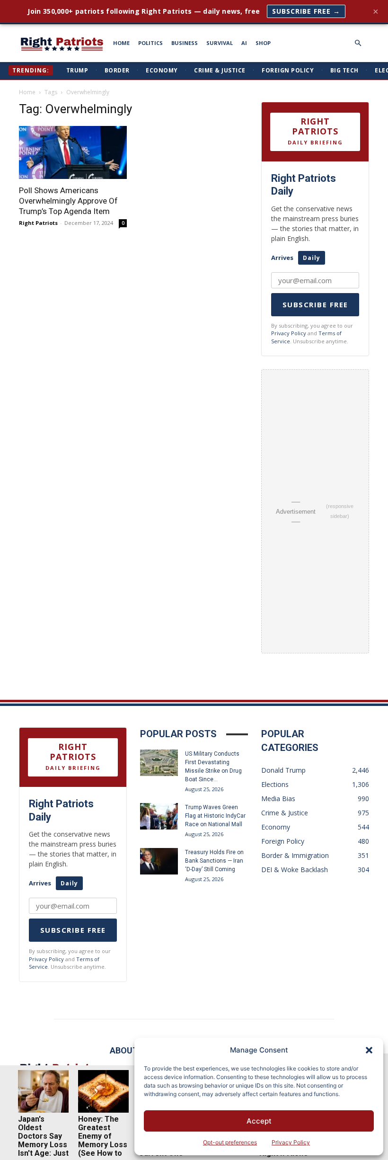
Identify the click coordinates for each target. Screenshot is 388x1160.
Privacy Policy (291, 1142)
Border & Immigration (295, 855)
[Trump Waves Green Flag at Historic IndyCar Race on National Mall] (159, 816)
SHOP (263, 42)
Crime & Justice (220, 70)
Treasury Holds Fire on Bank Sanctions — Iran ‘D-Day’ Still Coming (214, 861)
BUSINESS (184, 42)
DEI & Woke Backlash (294, 869)
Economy (162, 70)
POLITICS (150, 42)
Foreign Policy (288, 70)
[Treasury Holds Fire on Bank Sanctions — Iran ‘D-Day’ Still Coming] (159, 861)
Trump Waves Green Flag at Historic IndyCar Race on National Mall (215, 816)
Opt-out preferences (230, 1142)
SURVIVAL (219, 42)
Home (27, 92)
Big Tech (344, 70)
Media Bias (278, 798)
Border (117, 70)
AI (244, 42)
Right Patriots (38, 222)
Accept (259, 1120)
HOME (121, 42)
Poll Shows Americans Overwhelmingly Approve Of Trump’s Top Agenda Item (68, 201)
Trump (77, 70)
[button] (369, 1050)
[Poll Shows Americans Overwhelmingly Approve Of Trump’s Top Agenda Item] (73, 152)
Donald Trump (283, 770)
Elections (275, 784)
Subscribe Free (315, 304)
